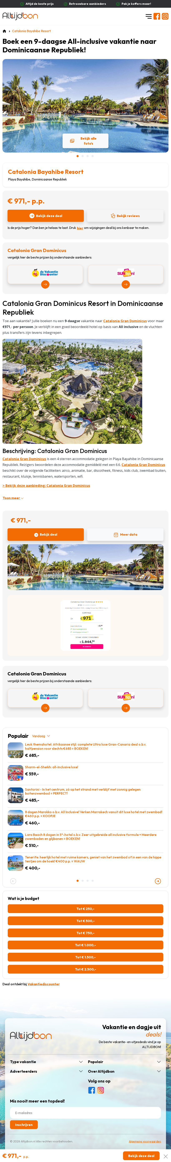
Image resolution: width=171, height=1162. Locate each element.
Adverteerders (23, 1071)
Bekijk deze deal (49, 216)
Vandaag (38, 736)
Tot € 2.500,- (85, 969)
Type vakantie (23, 1062)
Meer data (128, 534)
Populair (95, 1062)
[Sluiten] (165, 1155)
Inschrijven (24, 1125)
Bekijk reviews (128, 216)
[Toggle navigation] (149, 16)
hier (80, 228)
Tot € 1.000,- (85, 945)
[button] (78, 156)
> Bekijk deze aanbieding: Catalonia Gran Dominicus (46, 485)
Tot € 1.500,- (85, 957)
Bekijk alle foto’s (88, 140)
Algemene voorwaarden (145, 1141)
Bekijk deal (48, 534)
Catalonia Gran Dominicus (24, 459)
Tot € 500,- (86, 921)
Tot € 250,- (85, 909)
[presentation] (13, 881)
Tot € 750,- (85, 933)
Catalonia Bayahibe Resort (45, 171)
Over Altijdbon (101, 1071)
